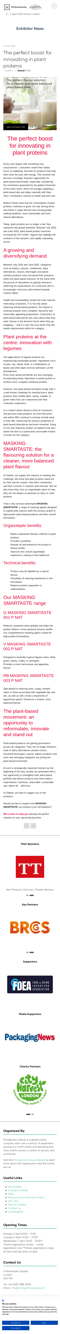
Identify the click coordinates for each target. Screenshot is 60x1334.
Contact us (14, 1208)
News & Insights (17, 1204)
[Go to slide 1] (28, 1114)
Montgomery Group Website (29, 1159)
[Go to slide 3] (32, 895)
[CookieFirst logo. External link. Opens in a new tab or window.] (3, 1300)
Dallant (9, 70)
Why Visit (13, 1201)
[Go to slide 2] (27, 895)
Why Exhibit (15, 1186)
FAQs (11, 1193)
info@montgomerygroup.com (28, 1287)
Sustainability (16, 1211)
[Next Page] (33, 826)
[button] (54, 5)
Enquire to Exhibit (18, 1190)
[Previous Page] (26, 826)
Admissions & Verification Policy (26, 1197)
